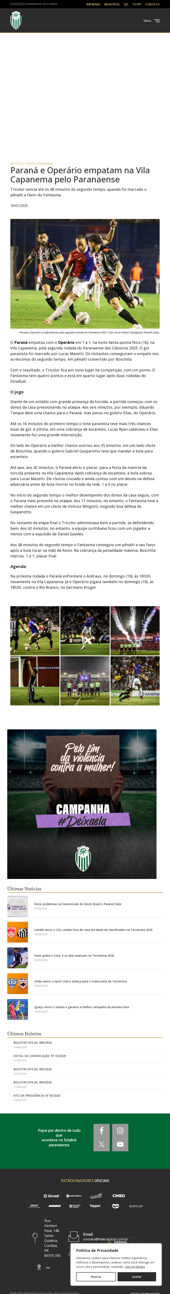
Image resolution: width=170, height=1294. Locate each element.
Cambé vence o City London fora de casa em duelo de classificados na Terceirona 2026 (93, 929)
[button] (39, 1266)
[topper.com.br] (95, 1206)
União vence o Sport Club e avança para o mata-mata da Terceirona (80, 981)
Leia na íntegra (135, 1267)
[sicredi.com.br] (51, 1196)
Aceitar (137, 1277)
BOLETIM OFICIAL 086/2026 (32, 1042)
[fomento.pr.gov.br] (75, 1206)
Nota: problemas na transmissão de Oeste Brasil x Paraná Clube (77, 904)
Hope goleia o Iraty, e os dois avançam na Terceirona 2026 (74, 955)
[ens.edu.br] (136, 1206)
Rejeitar (96, 1277)
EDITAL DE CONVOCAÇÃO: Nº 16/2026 (39, 1055)
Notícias (16, 163)
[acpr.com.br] (34, 1206)
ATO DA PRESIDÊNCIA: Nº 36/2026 (36, 1095)
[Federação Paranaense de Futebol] (16, 20)
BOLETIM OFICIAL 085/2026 (32, 1069)
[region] (116, 1264)
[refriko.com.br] (96, 1196)
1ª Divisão (29, 163)
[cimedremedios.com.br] (118, 1196)
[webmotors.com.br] (74, 1196)
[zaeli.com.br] (115, 1206)
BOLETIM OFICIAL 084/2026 (32, 1082)
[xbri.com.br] (54, 1206)
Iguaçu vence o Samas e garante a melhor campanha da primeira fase (81, 1007)
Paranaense (45, 163)
